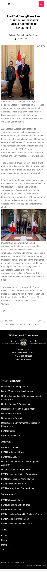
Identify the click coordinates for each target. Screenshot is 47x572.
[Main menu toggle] (41, 4)
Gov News (33, 35)
